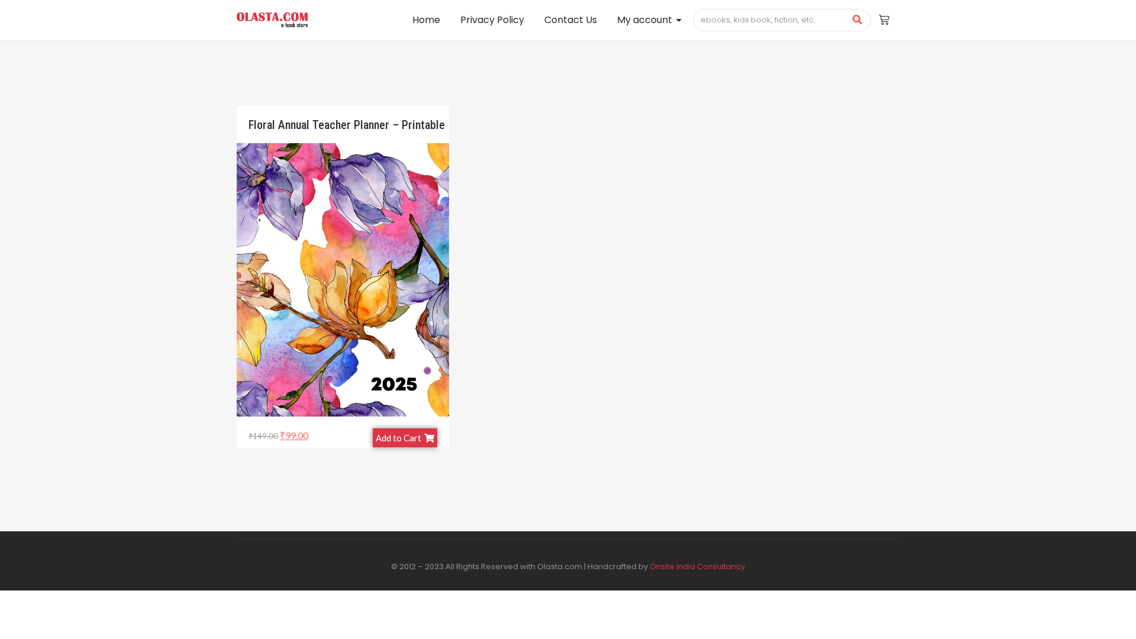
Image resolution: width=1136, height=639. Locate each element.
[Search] (857, 20)
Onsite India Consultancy (697, 566)
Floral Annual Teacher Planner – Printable (346, 125)
